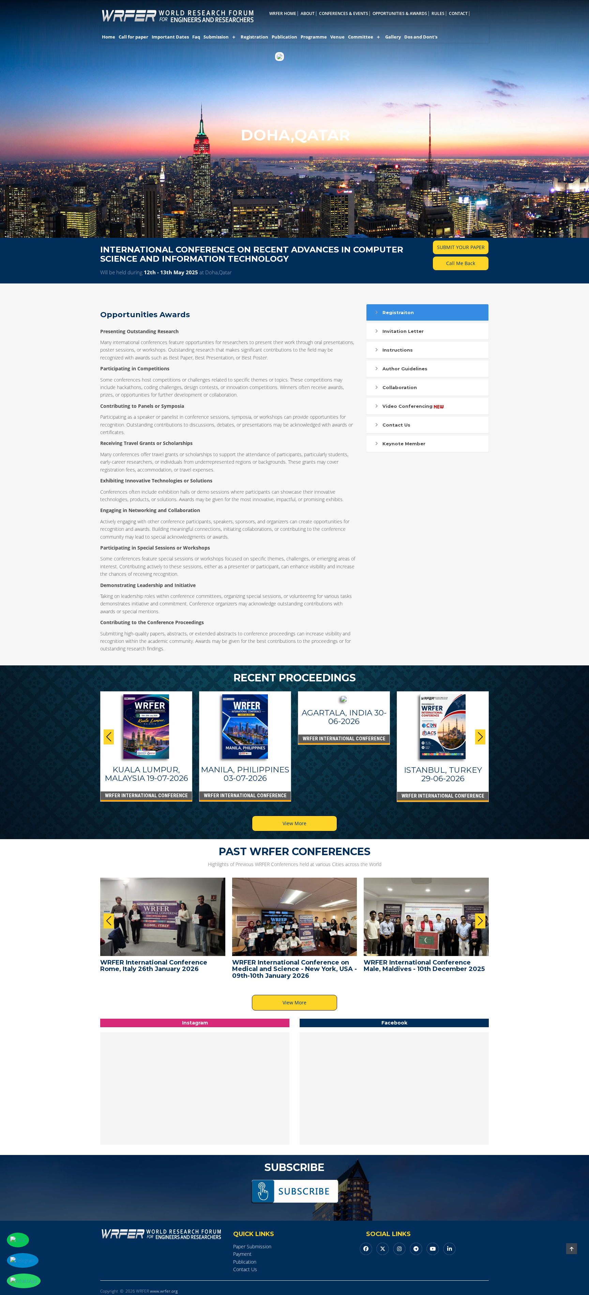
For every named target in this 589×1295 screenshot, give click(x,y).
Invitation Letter (403, 331)
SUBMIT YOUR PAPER (461, 247)
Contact (458, 13)
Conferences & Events (343, 13)
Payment (242, 1254)
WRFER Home (282, 13)
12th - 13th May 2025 (171, 272)
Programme (314, 37)
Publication (284, 37)
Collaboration (399, 387)
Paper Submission (252, 1246)
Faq (196, 37)
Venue (337, 37)
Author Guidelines (404, 368)
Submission (216, 37)
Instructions (397, 350)
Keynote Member (403, 443)
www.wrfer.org (164, 1291)
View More (294, 823)
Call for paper (133, 37)
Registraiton (398, 312)
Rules (438, 13)
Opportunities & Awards (400, 13)
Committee (360, 37)
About (308, 13)
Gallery (393, 37)
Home (108, 37)
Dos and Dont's (420, 37)
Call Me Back (460, 263)
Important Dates (170, 37)
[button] (480, 736)
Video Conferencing (407, 406)
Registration (254, 37)
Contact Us (396, 425)
